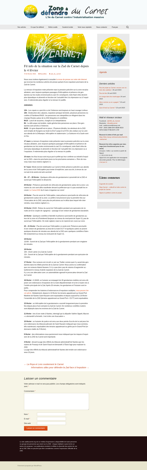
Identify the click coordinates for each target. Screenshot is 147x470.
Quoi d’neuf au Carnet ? (107, 108)
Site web (27, 423)
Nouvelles (43, 74)
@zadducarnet (112, 123)
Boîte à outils (52, 27)
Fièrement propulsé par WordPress (30, 465)
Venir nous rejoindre (85, 27)
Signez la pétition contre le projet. (110, 193)
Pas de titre (103, 93)
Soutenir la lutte (67, 27)
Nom (26, 414)
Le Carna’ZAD (35, 190)
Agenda (103, 72)
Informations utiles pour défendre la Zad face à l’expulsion (60, 367)
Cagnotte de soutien (106, 184)
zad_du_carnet (55, 74)
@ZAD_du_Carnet (113, 121)
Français (115, 27)
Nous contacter (101, 27)
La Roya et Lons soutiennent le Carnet (44, 364)
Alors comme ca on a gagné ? (109, 102)
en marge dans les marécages (109, 96)
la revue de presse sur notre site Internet (71, 79)
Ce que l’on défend (37, 27)
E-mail (27, 419)
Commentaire (29, 391)
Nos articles (22, 27)
